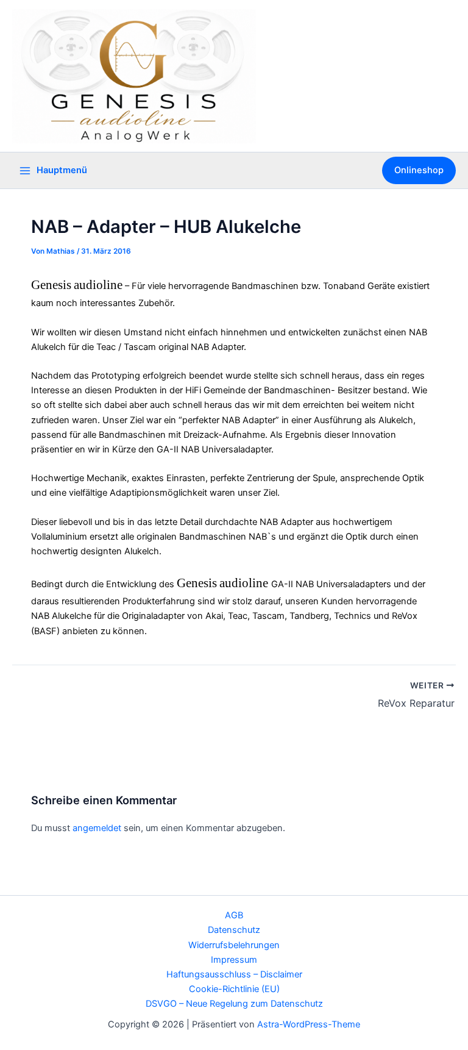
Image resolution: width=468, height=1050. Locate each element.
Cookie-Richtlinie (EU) (234, 989)
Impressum (234, 959)
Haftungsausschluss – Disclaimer (234, 974)
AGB (234, 915)
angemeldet (97, 828)
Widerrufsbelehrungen (234, 945)
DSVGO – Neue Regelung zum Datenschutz (234, 1003)
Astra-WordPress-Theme (308, 1024)
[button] (419, 170)
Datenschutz (234, 929)
